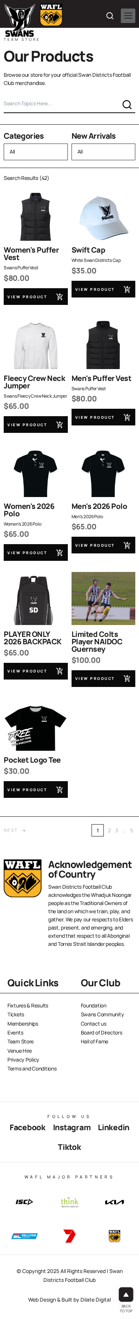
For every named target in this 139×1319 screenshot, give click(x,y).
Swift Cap (88, 250)
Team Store (20, 1041)
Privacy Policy (23, 1059)
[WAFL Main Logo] (51, 15)
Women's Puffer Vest (31, 253)
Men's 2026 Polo (100, 506)
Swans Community (102, 1014)
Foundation (93, 1005)
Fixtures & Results (27, 1005)
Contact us (93, 1023)
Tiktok (69, 1147)
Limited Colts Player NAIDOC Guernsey (97, 641)
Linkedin (113, 1127)
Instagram (71, 1127)
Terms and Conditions (31, 1068)
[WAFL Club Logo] (20, 20)
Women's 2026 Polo (29, 510)
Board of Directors (101, 1032)
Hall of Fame (95, 1041)
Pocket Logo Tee (32, 760)
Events (15, 1032)
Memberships (22, 1023)
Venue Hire (19, 1050)
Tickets (15, 1014)
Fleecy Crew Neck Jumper (34, 382)
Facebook (28, 1127)
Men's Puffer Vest (102, 378)
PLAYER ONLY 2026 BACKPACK (33, 638)
